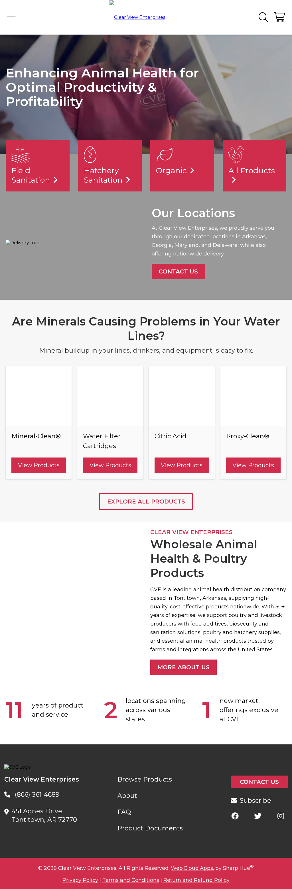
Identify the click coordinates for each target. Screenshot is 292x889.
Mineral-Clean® (36, 436)
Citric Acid (170, 436)
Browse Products (144, 779)
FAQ (124, 812)
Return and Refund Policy (196, 880)
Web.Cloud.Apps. (192, 868)
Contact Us (178, 271)
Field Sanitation (30, 175)
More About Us (183, 667)
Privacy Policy (80, 880)
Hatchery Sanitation (103, 175)
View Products (39, 465)
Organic (171, 170)
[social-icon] (235, 816)
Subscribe (255, 800)
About (127, 796)
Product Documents (150, 828)
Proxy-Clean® (247, 436)
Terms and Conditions (130, 880)
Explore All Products (146, 501)
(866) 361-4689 (37, 794)
